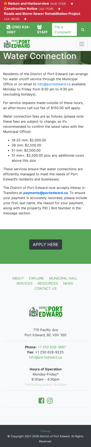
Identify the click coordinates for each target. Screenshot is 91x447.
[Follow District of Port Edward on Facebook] (42, 402)
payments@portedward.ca (45, 193)
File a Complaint (63, 29)
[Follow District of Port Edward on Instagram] (50, 402)
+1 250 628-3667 (52, 347)
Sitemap (45, 431)
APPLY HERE (45, 244)
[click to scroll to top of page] (84, 436)
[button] (82, 29)
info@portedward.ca (53, 84)
